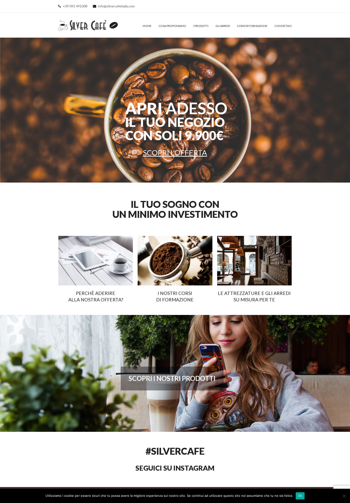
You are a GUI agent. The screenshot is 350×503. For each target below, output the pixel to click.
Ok (300, 496)
